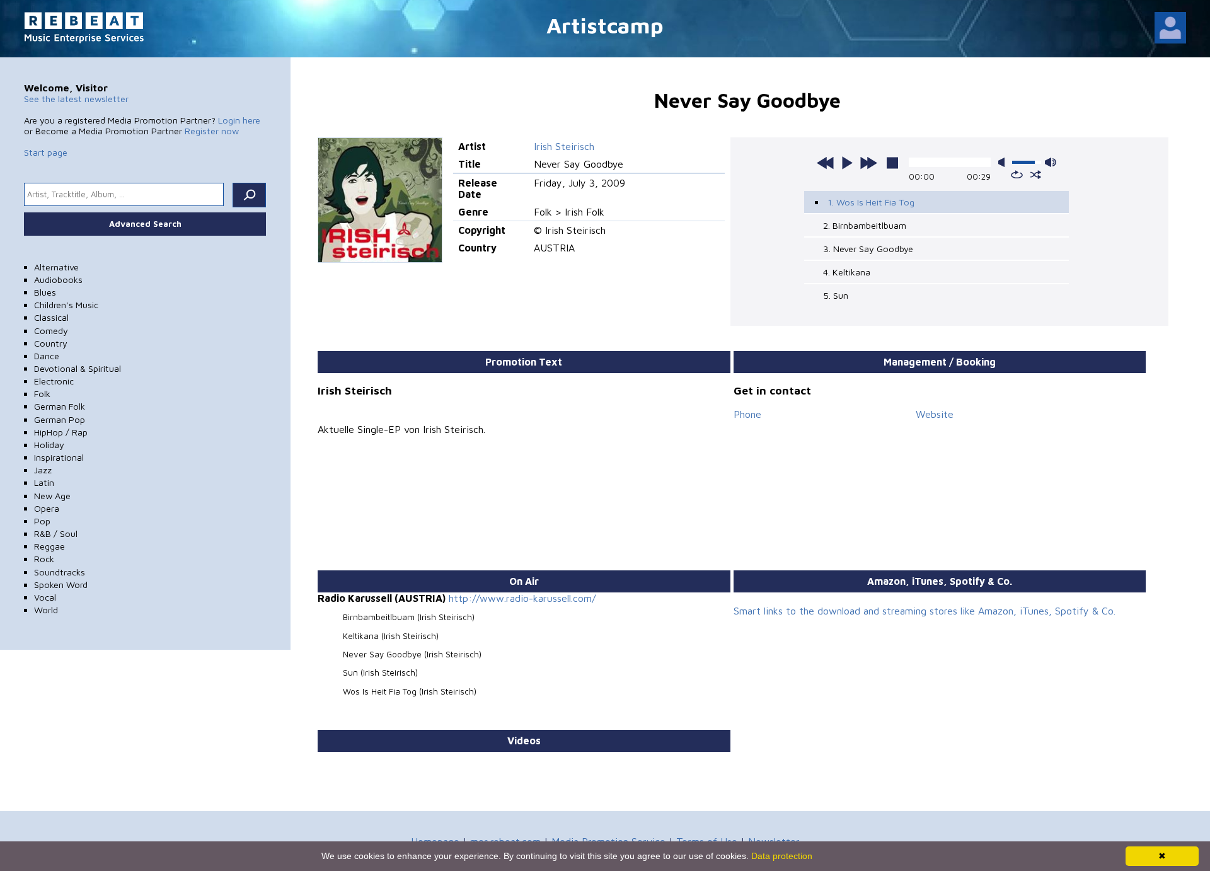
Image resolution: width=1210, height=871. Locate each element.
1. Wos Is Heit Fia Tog (870, 202)
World (46, 609)
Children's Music (66, 304)
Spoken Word (61, 584)
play (847, 162)
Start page (45, 152)
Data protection (781, 856)
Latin (44, 482)
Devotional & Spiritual (77, 368)
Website (935, 414)
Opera (46, 508)
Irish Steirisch (564, 146)
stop (892, 162)
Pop (42, 521)
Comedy (51, 330)
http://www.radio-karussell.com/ (522, 598)
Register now (212, 130)
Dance (46, 355)
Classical (51, 317)
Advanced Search (145, 224)
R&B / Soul (56, 533)
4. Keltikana (846, 272)
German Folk (59, 406)
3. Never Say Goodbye (868, 248)
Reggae (49, 546)
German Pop (59, 419)
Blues (45, 292)
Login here (239, 120)
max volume (1050, 162)
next (868, 162)
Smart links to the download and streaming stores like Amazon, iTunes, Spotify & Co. (924, 610)
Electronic (54, 381)
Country (50, 343)
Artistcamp (605, 25)
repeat (1017, 174)
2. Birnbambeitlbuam (864, 225)
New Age (52, 495)
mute (1004, 162)
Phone (747, 414)
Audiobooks (58, 279)
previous (825, 162)
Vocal (45, 597)
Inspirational (59, 457)
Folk (42, 393)
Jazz (43, 469)
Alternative (56, 267)
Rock (44, 558)
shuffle (1036, 174)
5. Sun (835, 295)
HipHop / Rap (61, 432)
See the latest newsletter (76, 98)
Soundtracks (59, 572)
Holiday (49, 444)
